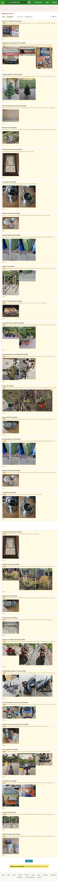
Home (3, 875)
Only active (20, 16)
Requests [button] (10, 16)
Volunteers (20, 877)
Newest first (28, 16)
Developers (53, 875)
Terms (14, 875)
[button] (51, 17)
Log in (47, 2)
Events (33, 875)
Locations (45, 875)
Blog (39, 875)
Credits (39, 877)
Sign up (54, 2)
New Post (38, 2)
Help (8, 875)
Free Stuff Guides (30, 877)
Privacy (20, 875)
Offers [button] (3, 16)
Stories (27, 875)
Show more (29, 861)
